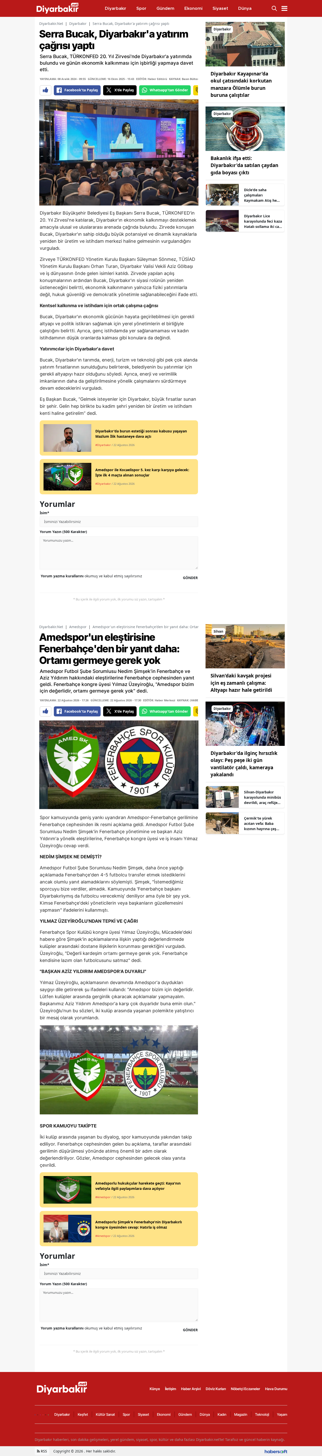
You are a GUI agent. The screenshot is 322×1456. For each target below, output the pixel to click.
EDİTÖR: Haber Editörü (151, 79)
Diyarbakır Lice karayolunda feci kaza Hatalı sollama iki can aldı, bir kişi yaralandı (263, 221)
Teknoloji (262, 1414)
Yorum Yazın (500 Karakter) (63, 531)
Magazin (240, 1414)
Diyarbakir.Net (51, 23)
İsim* (44, 512)
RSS (43, 1451)
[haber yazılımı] (276, 1451)
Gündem (185, 1414)
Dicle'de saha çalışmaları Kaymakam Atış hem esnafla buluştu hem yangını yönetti (262, 195)
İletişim (170, 1389)
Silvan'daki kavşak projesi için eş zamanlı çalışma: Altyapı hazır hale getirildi (241, 682)
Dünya (205, 1414)
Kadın (222, 1414)
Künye (155, 1389)
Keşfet (83, 1414)
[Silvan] (245, 646)
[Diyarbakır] (245, 44)
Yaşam (282, 1414)
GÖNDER (190, 577)
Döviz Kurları (216, 1389)
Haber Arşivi (191, 1389)
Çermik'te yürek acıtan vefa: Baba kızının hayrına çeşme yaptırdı (263, 823)
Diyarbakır (78, 23)
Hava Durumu (276, 1389)
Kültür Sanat (105, 1414)
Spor (126, 1414)
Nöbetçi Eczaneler (245, 1389)
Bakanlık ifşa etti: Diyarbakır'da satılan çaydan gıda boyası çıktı (244, 165)
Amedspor (78, 626)
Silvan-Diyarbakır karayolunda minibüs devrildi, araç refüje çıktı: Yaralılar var (262, 797)
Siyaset (143, 1414)
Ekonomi (164, 1414)
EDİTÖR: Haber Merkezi (159, 700)
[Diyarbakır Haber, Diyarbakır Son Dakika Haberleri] (62, 1388)
